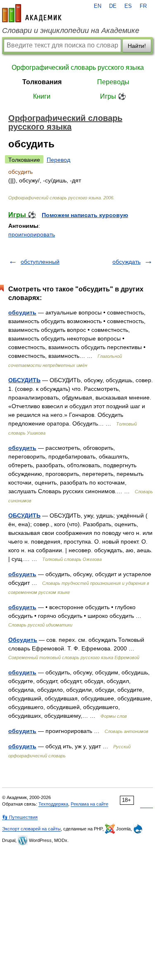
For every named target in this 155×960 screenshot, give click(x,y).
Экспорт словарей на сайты (31, 828)
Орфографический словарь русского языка (78, 67)
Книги (41, 96)
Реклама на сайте (89, 804)
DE (113, 6)
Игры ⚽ (113, 96)
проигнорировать (31, 234)
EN (97, 6)
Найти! (137, 46)
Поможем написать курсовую (85, 215)
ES (128, 6)
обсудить (22, 312)
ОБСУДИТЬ (24, 380)
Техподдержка (53, 804)
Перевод (58, 159)
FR (143, 6)
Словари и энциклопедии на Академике (70, 30)
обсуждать (126, 261)
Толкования (42, 81)
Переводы (113, 81)
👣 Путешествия (20, 817)
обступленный (40, 261)
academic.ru (32, 13)
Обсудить (22, 639)
